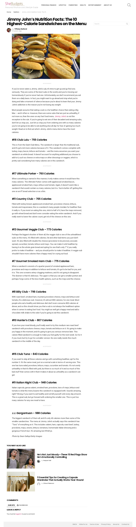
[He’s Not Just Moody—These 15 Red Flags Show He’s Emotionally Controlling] (21, 459)
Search (127, 24)
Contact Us (125, 524)
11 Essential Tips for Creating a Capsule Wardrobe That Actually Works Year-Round (60, 478)
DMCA (75, 524)
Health (83, 5)
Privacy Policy (106, 524)
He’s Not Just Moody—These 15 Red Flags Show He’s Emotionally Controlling (62, 456)
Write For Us (83, 524)
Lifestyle (62, 5)
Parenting (73, 5)
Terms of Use (94, 524)
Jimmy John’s (60, 116)
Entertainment (94, 5)
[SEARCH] (129, 5)
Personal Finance (48, 5)
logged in (19, 514)
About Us (108, 5)
